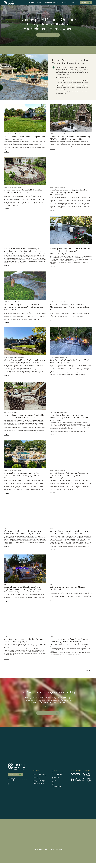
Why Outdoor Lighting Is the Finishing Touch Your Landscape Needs (70, 361)
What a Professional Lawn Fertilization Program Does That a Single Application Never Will (24, 361)
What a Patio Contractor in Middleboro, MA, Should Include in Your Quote (23, 191)
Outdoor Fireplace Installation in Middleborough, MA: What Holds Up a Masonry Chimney (71, 137)
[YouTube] (8, 783)
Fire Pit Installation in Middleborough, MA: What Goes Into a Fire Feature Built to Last (22, 249)
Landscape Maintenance (19, 133)
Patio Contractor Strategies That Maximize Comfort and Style (68, 588)
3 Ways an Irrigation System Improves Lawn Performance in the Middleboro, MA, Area (22, 532)
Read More (6, 151)
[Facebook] (13, 783)
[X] (11, 783)
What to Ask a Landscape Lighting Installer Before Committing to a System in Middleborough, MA (68, 192)
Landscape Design (63, 133)
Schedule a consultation (46, 35)
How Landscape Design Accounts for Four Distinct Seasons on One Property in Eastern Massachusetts (23, 475)
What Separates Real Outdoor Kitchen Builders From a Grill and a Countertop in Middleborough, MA (70, 251)
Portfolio (65, 2)
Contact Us (13, 774)
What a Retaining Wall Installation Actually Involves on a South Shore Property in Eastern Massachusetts (23, 307)
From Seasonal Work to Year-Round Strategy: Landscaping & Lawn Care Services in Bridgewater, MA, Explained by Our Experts (69, 641)
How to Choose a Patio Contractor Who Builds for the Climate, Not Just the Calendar (24, 416)
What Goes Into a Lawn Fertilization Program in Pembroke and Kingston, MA (24, 640)
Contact (84, 2)
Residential (10, 133)
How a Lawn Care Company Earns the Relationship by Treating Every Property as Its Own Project (69, 417)
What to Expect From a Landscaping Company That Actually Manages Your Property (70, 532)
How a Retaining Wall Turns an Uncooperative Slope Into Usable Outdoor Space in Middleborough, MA (69, 475)
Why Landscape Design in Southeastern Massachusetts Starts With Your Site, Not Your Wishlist (69, 307)
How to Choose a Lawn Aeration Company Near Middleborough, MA (24, 137)
